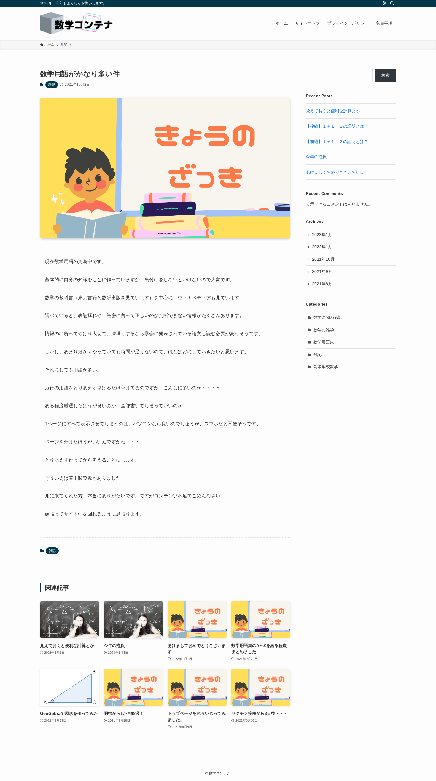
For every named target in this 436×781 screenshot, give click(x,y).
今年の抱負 (316, 156)
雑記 (51, 84)
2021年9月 (322, 271)
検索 (385, 75)
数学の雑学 (323, 329)
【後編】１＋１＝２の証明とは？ (337, 126)
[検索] (392, 3)
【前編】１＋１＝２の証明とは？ (337, 141)
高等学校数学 (325, 366)
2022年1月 (322, 246)
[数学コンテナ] (77, 23)
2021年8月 (322, 283)
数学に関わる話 (327, 317)
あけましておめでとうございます (337, 172)
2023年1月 (322, 234)
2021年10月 (323, 259)
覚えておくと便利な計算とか (333, 111)
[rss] (384, 3)
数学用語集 (323, 342)
